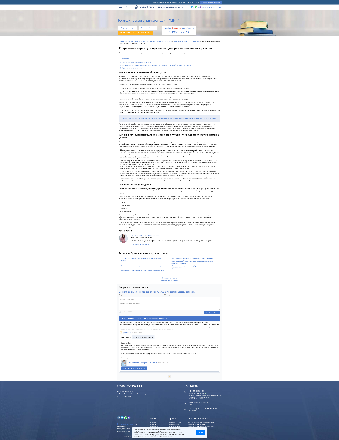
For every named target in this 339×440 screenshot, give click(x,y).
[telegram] (192, 7)
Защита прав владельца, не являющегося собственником (192, 258)
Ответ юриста (126, 337)
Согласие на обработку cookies (196, 424)
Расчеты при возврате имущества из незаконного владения (142, 266)
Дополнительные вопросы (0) (143, 337)
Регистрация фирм (174, 426)
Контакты (190, 2)
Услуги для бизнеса (148, 28)
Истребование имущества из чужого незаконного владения (142, 271)
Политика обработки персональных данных (200, 422)
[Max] (199, 7)
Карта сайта (154, 426)
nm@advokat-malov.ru (198, 402)
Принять (200, 432)
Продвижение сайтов (126, 424)
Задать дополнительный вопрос (134, 368)
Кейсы (197, 2)
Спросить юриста (212, 312)
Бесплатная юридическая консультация (165, 2)
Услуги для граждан (127, 28)
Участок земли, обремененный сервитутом (136, 62)
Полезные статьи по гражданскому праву (169, 279)
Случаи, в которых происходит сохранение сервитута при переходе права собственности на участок (156, 65)
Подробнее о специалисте (140, 244)
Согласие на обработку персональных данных (201, 426)
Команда (182, 2)
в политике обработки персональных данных (159, 436)
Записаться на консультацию (211, 2)
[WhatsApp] (195, 7)
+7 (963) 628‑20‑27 (196, 393)
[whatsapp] (126, 417)
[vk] (119, 417)
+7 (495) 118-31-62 (211, 7)
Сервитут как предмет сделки (132, 68)
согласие (157, 432)
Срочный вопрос (127, 312)
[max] (129, 417)
